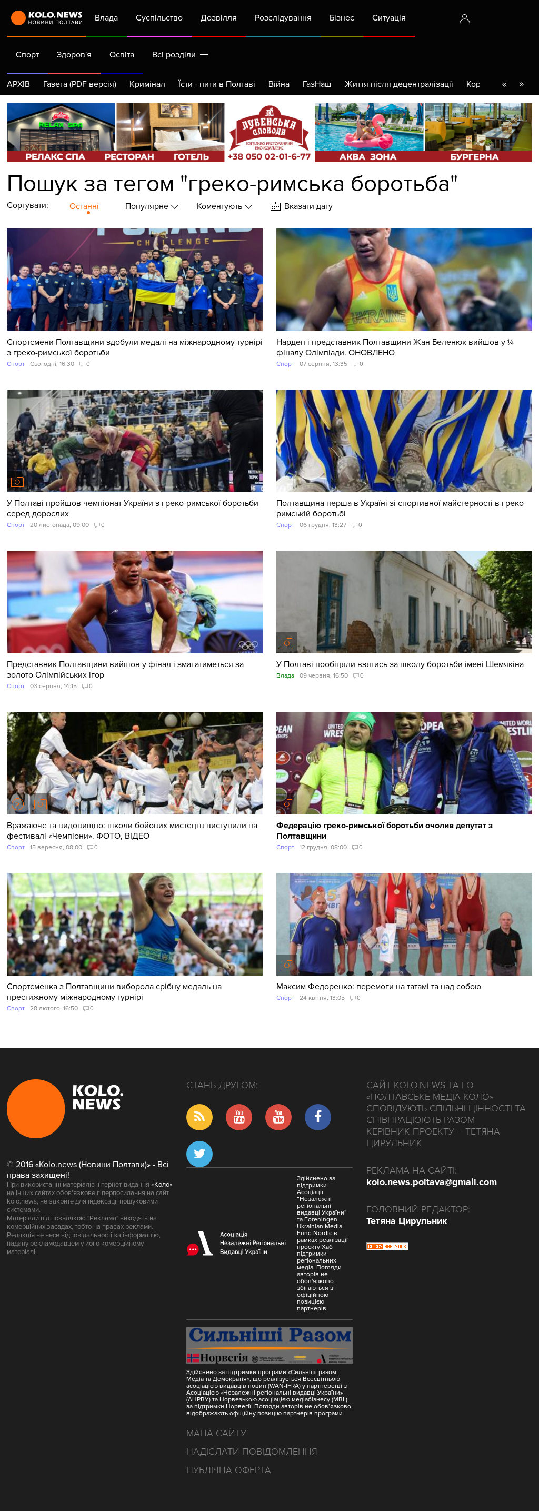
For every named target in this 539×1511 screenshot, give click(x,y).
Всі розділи (176, 54)
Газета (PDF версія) (79, 84)
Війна (279, 84)
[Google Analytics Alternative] (387, 1247)
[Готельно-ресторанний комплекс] (269, 132)
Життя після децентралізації (399, 84)
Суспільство (159, 18)
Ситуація (389, 18)
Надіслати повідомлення (251, 1451)
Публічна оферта (228, 1470)
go (521, 84)
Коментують (220, 206)
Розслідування (283, 18)
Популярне (148, 206)
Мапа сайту (216, 1433)
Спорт (27, 54)
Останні (84, 206)
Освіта (121, 54)
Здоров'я (74, 54)
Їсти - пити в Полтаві (216, 84)
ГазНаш (317, 84)
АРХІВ (18, 84)
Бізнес (342, 18)
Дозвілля (219, 18)
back (504, 84)
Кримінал (147, 84)
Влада (106, 18)
